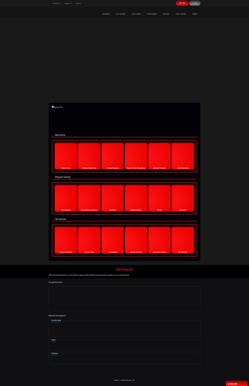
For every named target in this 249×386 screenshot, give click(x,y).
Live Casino (136, 14)
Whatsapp (56, 3)
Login (195, 3)
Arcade (166, 14)
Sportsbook (152, 14)
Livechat (78, 3)
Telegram (67, 3)
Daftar (182, 3)
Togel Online (180, 14)
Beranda (106, 14)
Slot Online (120, 14)
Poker (194, 14)
